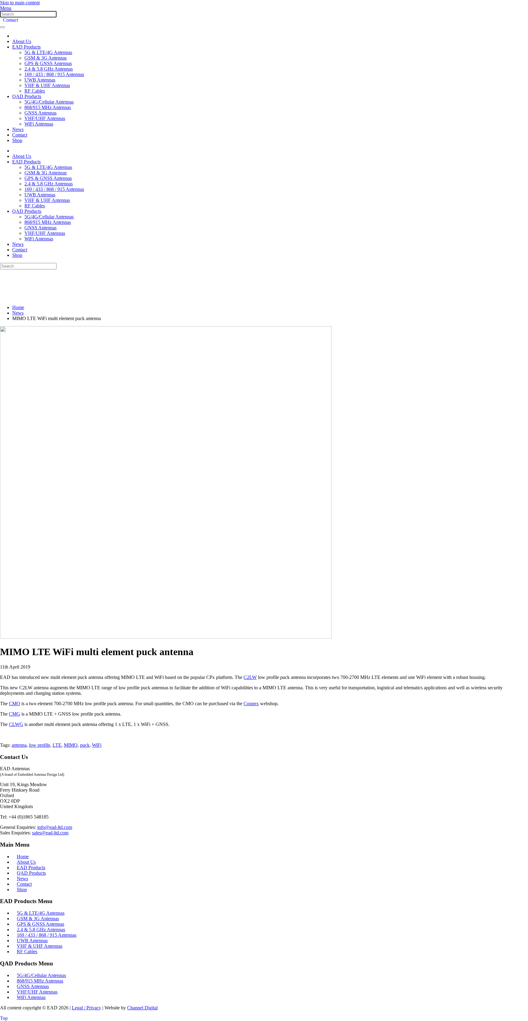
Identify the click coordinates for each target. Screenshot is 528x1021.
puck (85, 745)
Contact (10, 20)
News (18, 129)
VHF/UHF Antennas (44, 118)
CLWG (16, 724)
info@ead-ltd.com (54, 827)
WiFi (96, 745)
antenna (19, 745)
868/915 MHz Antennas (47, 107)
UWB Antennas (39, 79)
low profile (39, 745)
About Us (21, 41)
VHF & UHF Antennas (47, 85)
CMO (14, 703)
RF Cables (34, 90)
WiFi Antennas (38, 123)
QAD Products (26, 96)
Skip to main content (20, 2)
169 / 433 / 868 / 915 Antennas (54, 74)
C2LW (250, 677)
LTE (57, 745)
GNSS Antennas (40, 112)
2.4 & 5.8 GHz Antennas (48, 68)
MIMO (71, 745)
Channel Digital (142, 1007)
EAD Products (26, 46)
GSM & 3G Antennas (45, 57)
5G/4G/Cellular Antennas (49, 101)
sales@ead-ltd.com (50, 832)
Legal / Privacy (86, 1007)
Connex (251, 703)
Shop (17, 140)
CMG (14, 714)
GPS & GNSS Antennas (48, 63)
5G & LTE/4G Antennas (48, 52)
